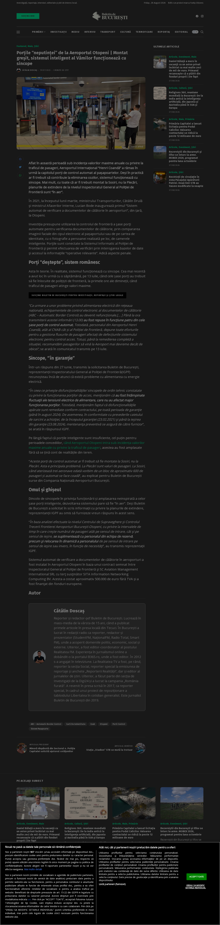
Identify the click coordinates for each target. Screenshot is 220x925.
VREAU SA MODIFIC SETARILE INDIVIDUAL (195, 886)
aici (29, 899)
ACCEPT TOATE (196, 876)
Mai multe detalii (33, 869)
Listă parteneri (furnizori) (112, 884)
